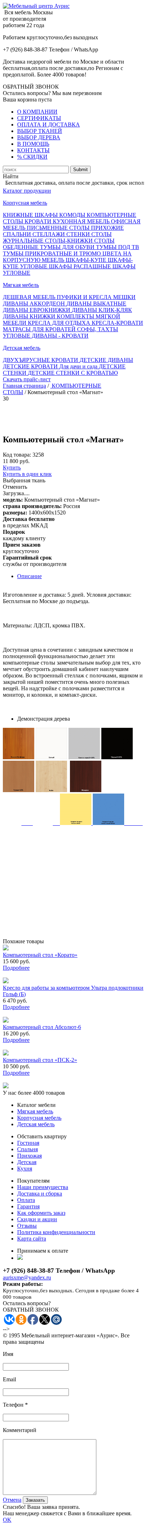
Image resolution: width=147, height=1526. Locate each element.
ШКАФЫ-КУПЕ (87, 260)
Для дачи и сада (79, 366)
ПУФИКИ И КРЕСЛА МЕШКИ (96, 297)
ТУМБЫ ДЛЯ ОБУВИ (68, 247)
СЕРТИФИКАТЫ (39, 118)
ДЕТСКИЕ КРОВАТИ (31, 366)
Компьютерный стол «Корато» (40, 955)
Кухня (24, 1168)
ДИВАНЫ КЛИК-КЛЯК (102, 310)
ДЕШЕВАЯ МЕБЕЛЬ (30, 297)
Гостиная (28, 1143)
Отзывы (27, 1226)
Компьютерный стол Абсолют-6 (42, 1027)
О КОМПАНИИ (37, 112)
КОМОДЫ (73, 215)
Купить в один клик (27, 474)
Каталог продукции (27, 191)
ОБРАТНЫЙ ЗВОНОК (31, 87)
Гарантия (28, 1206)
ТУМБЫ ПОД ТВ (117, 247)
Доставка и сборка (39, 1194)
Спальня (27, 1149)
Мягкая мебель (21, 285)
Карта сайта (31, 1239)
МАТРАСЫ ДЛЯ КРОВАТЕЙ (40, 329)
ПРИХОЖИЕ (107, 228)
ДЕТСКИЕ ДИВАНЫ (106, 360)
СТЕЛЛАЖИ (49, 234)
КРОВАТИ (39, 221)
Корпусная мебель (25, 203)
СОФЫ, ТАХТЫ (97, 329)
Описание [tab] (29, 576)
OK (7, 1520)
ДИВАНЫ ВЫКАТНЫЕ (96, 303)
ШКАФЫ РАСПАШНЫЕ (80, 266)
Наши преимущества (42, 1187)
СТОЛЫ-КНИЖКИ (69, 241)
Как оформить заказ (41, 1213)
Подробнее (16, 968)
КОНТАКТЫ (33, 150)
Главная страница (24, 386)
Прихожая (29, 1156)
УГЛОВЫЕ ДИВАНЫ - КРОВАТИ (45, 336)
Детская (26, 1162)
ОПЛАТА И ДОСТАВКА (48, 124)
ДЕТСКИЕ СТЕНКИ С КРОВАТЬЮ (73, 373)
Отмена (12, 1500)
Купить (12, 467)
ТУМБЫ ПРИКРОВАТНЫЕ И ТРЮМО (52, 253)
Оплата (26, 1200)
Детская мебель (21, 348)
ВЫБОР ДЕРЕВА (38, 137)
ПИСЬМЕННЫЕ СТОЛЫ (59, 228)
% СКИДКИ (32, 157)
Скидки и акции (37, 1219)
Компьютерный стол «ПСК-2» (40, 1060)
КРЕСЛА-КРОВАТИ (117, 323)
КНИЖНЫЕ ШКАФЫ (31, 215)
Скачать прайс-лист (27, 379)
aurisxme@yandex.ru (27, 1277)
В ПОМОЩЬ (33, 144)
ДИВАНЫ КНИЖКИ (30, 316)
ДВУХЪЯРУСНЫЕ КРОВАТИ (41, 360)
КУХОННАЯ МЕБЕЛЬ (82, 221)
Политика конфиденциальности (56, 1232)
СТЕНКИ (78, 234)
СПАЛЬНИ (17, 234)
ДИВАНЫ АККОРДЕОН (34, 303)
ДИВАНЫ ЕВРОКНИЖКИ (37, 310)
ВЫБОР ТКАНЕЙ (39, 131)
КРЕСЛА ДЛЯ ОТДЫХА (60, 323)
